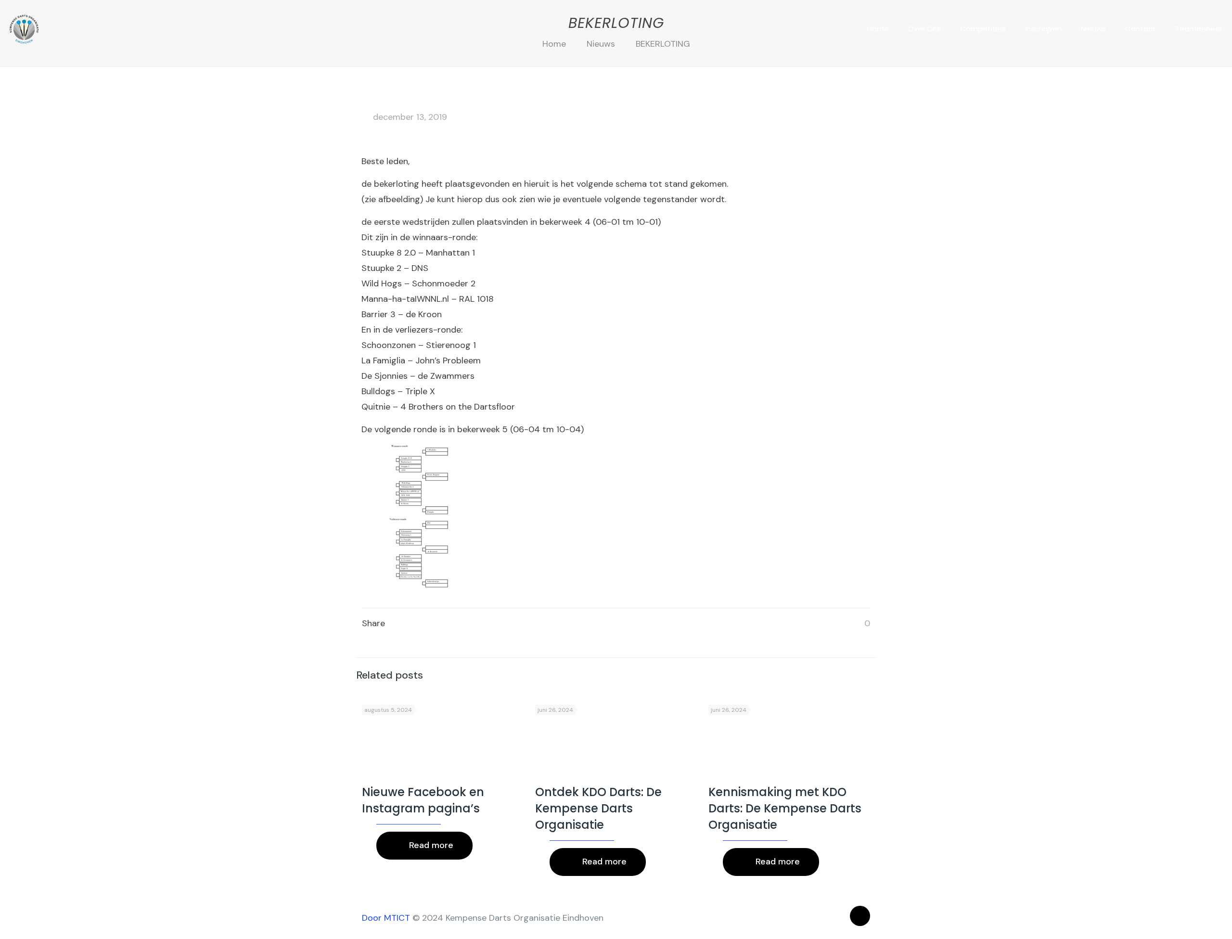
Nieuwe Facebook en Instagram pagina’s (423, 800)
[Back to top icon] (860, 916)
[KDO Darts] (24, 29)
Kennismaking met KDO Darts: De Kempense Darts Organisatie (784, 808)
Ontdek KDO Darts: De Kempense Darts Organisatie (598, 808)
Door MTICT (386, 918)
